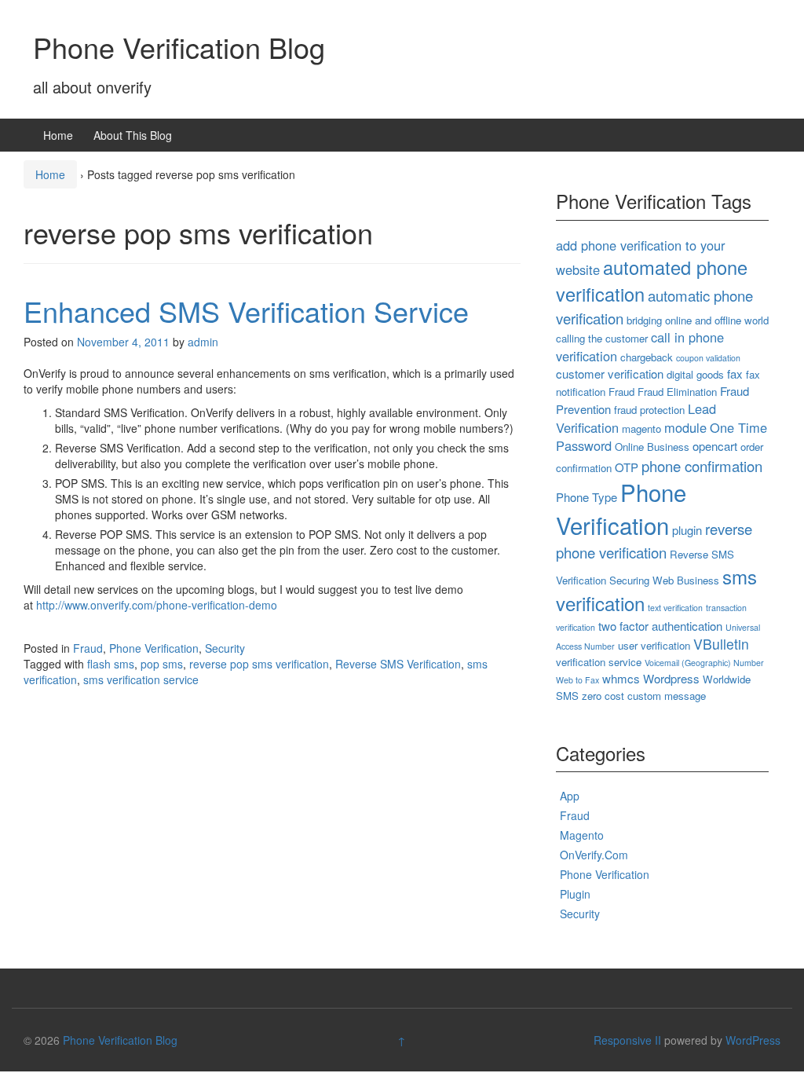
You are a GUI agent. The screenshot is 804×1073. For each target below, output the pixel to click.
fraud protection (649, 409)
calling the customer (602, 338)
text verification (675, 607)
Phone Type (586, 497)
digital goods (695, 374)
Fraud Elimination (677, 391)
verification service (598, 661)
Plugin (575, 894)
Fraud (88, 648)
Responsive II (627, 1040)
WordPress (752, 1040)
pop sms (162, 664)
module (685, 427)
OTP (626, 467)
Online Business (652, 446)
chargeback (646, 357)
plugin (687, 530)
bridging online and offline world (698, 320)
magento (641, 428)
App (569, 796)
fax (735, 373)
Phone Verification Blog (179, 47)
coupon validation (708, 358)
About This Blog (132, 135)
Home (58, 135)
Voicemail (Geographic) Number (704, 662)
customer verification (609, 373)
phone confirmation (701, 466)
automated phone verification (651, 280)
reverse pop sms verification (259, 664)
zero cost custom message (644, 695)
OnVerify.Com (594, 854)
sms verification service (141, 679)
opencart (715, 446)
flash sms (110, 664)
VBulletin (721, 644)
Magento (582, 835)
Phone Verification (154, 648)
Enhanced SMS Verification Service (246, 311)
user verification (654, 645)
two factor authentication (660, 625)
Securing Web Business (664, 580)
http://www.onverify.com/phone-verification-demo (156, 605)
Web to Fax (577, 680)
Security (225, 648)
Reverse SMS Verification (398, 664)
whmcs (621, 678)
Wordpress (671, 678)
